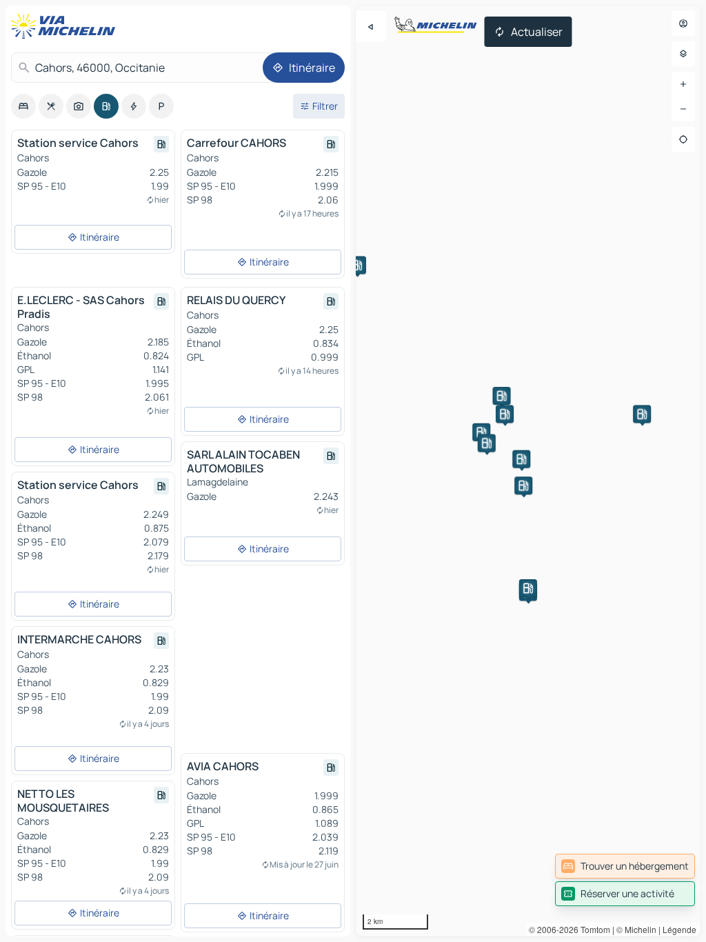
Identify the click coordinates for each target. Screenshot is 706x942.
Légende (679, 929)
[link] (625, 866)
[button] (502, 396)
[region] (528, 471)
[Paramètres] (683, 53)
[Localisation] (683, 139)
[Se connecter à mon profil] (683, 23)
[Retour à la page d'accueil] (66, 26)
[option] (23, 106)
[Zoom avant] (683, 84)
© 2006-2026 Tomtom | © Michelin (592, 929)
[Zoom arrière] (683, 109)
